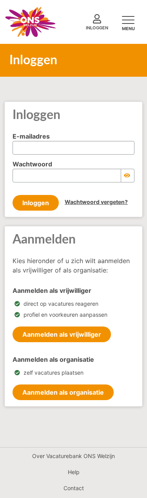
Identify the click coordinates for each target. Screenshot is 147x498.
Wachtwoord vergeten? (96, 201)
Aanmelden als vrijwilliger (61, 334)
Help (74, 472)
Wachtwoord (32, 164)
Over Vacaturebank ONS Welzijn (73, 456)
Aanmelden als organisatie (63, 392)
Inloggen (35, 203)
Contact (74, 488)
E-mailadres (31, 136)
